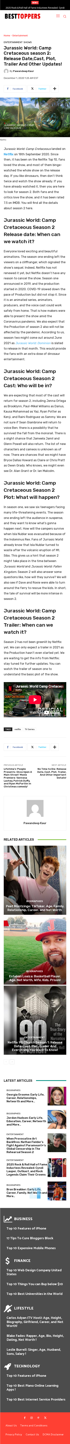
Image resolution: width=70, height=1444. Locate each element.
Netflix (8, 154)
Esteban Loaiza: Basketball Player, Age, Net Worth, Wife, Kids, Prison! (35, 978)
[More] (55, 89)
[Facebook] (24, 1418)
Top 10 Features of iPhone (26, 1228)
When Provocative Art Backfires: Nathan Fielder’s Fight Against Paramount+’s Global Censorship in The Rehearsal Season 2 (26, 1145)
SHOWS (28, 42)
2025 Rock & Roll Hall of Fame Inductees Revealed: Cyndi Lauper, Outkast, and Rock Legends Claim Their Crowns (27, 1169)
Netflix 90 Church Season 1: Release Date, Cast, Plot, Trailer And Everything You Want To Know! (35, 1046)
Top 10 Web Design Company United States (34, 1272)
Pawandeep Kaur (23, 71)
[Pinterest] (38, 1418)
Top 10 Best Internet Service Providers (36, 1399)
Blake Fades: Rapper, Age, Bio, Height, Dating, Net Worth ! (35, 1338)
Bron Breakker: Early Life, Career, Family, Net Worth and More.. (27, 1193)
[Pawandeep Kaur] (7, 71)
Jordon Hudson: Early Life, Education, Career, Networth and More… (26, 1121)
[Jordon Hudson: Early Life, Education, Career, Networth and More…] (57, 1119)
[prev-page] (6, 1061)
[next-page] (12, 1061)
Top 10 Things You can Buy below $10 (35, 1284)
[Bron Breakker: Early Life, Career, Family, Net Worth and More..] (57, 1191)
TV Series (30, 729)
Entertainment (20, 35)
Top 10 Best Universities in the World (35, 1294)
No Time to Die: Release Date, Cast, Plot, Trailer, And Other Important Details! (51, 773)
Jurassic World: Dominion (33, 343)
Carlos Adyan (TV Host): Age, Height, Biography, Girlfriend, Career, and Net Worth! (35, 1322)
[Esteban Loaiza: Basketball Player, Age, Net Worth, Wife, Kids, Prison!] (35, 950)
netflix (18, 729)
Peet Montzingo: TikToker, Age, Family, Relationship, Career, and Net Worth (35, 908)
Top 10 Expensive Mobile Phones (31, 1248)
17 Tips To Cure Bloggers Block (30, 1238)
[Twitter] (45, 1418)
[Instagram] (31, 1418)
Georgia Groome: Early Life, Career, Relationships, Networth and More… (25, 1098)
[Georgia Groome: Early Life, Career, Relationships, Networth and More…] (57, 1096)
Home (7, 35)
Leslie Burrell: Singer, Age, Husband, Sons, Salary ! (34, 1352)
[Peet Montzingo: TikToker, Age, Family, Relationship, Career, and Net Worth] (35, 880)
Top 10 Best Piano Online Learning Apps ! (32, 1388)
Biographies (34, 901)
